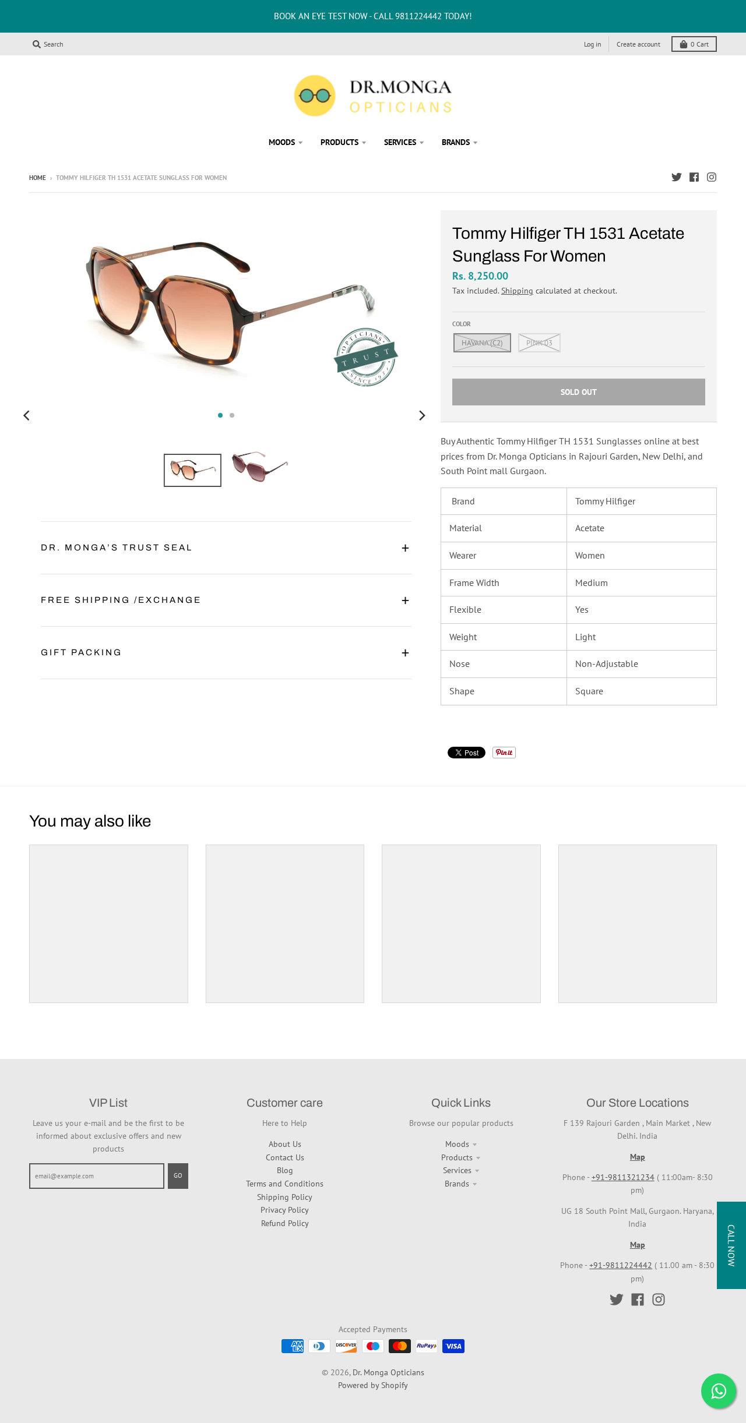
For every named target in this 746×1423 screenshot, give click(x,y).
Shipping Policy (284, 1197)
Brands (457, 1183)
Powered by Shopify (373, 1385)
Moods (457, 1144)
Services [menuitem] (400, 142)
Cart (700, 44)
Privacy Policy (285, 1210)
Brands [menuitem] (456, 142)
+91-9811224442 (620, 1265)
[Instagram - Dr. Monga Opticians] (711, 177)
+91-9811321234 (623, 1177)
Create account (638, 44)
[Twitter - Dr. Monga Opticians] (676, 177)
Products (457, 1157)
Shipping (517, 290)
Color (461, 324)
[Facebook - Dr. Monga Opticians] (694, 177)
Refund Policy (285, 1223)
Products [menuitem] (339, 142)
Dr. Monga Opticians (388, 1372)
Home (37, 178)
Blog (285, 1170)
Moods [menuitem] (282, 142)
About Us (285, 1144)
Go (178, 1175)
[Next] (422, 415)
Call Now (731, 1245)
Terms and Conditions (284, 1183)
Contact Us (285, 1157)
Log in (592, 44)
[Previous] (28, 415)
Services (457, 1170)
